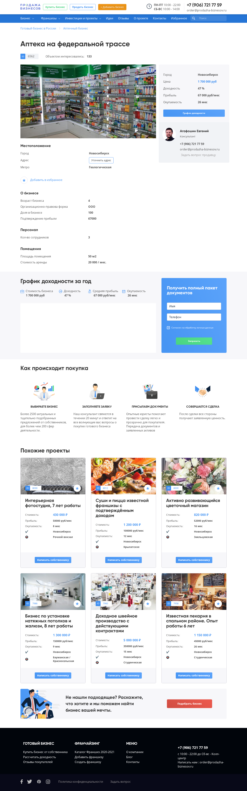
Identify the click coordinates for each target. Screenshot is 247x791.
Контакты (159, 18)
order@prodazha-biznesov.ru (207, 10)
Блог (129, 757)
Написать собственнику (53, 560)
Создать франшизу (88, 762)
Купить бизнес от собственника (45, 752)
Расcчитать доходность (39, 757)
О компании (134, 752)
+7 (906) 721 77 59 (204, 5)
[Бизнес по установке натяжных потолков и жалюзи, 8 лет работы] (53, 591)
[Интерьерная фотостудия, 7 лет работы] (53, 476)
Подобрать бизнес (189, 703)
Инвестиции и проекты (81, 18)
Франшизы (49, 18)
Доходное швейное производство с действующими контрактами (116, 623)
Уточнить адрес (101, 160)
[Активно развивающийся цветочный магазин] (194, 476)
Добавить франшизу (89, 757)
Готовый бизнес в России (38, 28)
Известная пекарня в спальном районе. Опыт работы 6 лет (192, 620)
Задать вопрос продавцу (198, 155)
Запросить (194, 341)
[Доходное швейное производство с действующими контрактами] (123, 591)
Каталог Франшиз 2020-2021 (94, 752)
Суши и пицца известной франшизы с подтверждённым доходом (122, 508)
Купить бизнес (55, 7)
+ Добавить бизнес (112, 7)
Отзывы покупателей (38, 762)
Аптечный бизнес (75, 28)
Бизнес (25, 18)
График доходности (194, 113)
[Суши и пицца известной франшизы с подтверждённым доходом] (123, 476)
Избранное (179, 18)
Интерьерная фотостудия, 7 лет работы (53, 503)
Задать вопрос (120, 782)
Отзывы (123, 18)
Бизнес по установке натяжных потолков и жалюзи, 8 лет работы (49, 620)
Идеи (109, 18)
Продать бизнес (82, 7)
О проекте (141, 18)
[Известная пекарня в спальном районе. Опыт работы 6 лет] (194, 591)
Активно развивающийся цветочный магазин (193, 503)
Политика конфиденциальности (80, 782)
